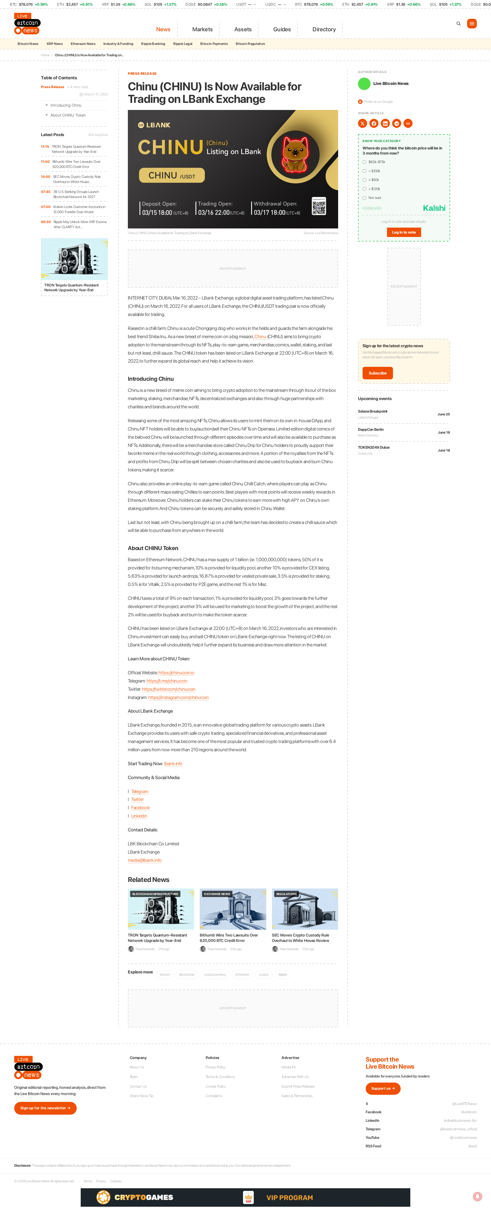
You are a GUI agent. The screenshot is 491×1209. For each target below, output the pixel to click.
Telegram (139, 791)
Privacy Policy (215, 1067)
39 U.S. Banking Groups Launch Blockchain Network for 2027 (76, 194)
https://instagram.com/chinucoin (178, 697)
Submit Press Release (298, 1086)
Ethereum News (83, 44)
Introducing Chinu (66, 105)
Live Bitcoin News (391, 83)
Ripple (282, 974)
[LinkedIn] (385, 123)
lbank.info (173, 763)
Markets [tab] (202, 29)
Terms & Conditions (220, 1077)
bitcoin (164, 974)
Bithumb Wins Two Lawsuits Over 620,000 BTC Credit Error (77, 164)
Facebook (140, 807)
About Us (137, 1067)
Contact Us (138, 1086)
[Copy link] (408, 123)
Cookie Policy (216, 1086)
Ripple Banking (153, 44)
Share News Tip (142, 1096)
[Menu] (472, 23)
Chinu (260, 336)
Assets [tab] (243, 29)
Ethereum (242, 974)
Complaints (214, 1096)
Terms (87, 1181)
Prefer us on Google (376, 102)
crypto (264, 974)
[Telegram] (396, 123)
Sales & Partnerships (297, 1096)
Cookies (115, 1181)
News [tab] (163, 29)
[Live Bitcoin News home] (28, 23)
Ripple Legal (183, 44)
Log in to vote (404, 232)
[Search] (458, 23)
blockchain (187, 974)
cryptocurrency (215, 974)
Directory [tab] (324, 29)
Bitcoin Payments (214, 44)
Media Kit (289, 1067)
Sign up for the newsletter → (45, 1108)
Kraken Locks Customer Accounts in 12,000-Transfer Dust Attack (79, 209)
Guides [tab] (282, 29)
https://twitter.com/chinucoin (168, 689)
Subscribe (378, 373)
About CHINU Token (68, 115)
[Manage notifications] (477, 1196)
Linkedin (139, 816)
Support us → (383, 1088)
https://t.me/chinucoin (167, 681)
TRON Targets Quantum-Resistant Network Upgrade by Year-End (76, 149)
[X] (362, 123)
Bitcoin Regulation (250, 44)
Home (45, 55)
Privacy (101, 1181)
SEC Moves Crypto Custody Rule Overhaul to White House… (77, 179)
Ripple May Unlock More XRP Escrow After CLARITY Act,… (80, 224)
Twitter (137, 799)
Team (134, 1077)
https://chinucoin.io (176, 672)
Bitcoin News (28, 44)
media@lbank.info (144, 860)
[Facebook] (373, 123)
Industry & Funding (118, 44)
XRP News (55, 44)
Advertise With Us (295, 1077)
